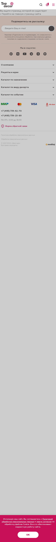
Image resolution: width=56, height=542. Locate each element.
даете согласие (44, 522)
